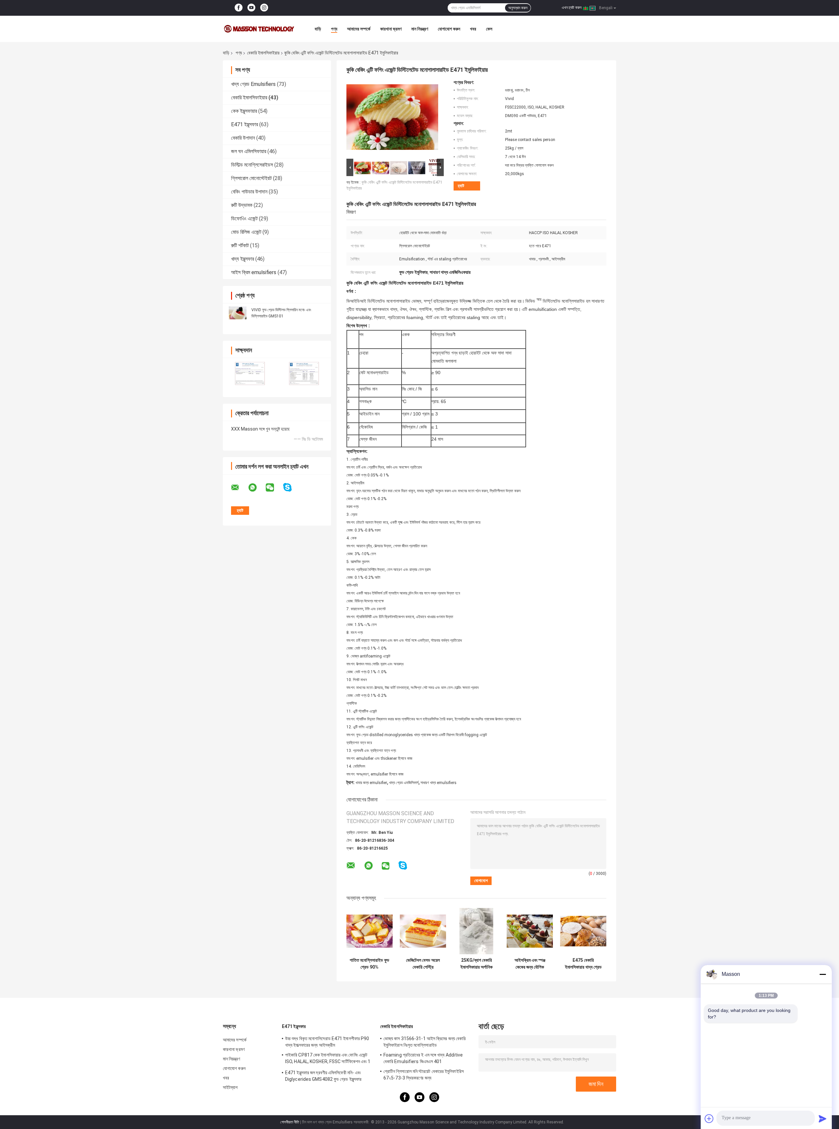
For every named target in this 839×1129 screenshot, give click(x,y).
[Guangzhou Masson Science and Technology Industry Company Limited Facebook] (238, 8)
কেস (489, 28)
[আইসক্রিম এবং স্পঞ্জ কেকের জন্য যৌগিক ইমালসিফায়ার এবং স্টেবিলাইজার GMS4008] (530, 931)
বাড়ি (318, 28)
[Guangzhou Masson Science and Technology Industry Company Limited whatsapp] (256, 487)
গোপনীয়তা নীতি (289, 1122)
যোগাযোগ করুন (449, 28)
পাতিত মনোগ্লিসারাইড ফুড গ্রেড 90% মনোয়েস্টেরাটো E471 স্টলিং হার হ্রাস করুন (369, 964)
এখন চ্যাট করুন (571, 7)
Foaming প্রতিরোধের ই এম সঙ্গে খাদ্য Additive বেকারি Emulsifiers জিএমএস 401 (423, 1058)
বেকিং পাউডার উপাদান (249, 192)
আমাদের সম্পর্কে (358, 28)
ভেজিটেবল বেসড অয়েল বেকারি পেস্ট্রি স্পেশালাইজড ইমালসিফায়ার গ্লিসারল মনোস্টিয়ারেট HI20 (423, 964)
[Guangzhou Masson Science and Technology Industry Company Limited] (259, 29)
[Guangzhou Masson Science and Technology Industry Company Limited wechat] (274, 487)
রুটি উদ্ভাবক (241, 205)
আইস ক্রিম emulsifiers (253, 272)
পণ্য (334, 28)
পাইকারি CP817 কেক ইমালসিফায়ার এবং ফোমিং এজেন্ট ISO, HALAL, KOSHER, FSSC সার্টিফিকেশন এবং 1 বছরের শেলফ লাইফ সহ (328, 1059)
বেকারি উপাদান (243, 138)
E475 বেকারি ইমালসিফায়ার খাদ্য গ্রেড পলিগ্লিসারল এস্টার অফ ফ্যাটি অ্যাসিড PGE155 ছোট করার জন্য (583, 964)
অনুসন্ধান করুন (517, 8)
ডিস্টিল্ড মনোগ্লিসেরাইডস (252, 165)
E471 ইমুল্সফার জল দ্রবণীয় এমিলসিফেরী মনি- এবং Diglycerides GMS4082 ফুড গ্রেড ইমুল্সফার (323, 1076)
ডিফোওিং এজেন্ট (244, 218)
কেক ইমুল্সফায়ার (244, 111)
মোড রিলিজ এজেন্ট (246, 232)
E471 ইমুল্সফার (244, 124)
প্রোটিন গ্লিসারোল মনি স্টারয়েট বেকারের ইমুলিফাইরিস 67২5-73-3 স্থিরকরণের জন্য (423, 1074)
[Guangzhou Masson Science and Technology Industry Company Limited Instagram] (264, 8)
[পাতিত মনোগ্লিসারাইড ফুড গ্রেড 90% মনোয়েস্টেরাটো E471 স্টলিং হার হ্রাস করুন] (369, 931)
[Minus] (823, 974)
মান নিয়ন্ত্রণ (419, 28)
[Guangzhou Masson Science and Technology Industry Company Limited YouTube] (251, 8)
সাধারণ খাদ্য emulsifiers (438, 782)
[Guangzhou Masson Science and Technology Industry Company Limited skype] (291, 487)
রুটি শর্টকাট (240, 245)
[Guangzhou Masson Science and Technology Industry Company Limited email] (239, 487)
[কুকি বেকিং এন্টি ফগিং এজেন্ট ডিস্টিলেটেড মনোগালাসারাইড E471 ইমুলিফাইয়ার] (392, 118)
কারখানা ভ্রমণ (390, 28)
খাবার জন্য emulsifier (371, 782)
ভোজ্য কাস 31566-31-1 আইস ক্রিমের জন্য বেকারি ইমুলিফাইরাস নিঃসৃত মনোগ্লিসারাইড (424, 1042)
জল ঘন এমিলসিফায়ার (248, 151)
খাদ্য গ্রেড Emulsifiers (253, 84)
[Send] (822, 1118)
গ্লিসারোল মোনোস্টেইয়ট (251, 178)
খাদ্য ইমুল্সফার (242, 259)
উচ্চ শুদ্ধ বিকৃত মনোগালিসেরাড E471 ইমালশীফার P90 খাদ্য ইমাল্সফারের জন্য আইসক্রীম (327, 1042)
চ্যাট (461, 185)
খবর (473, 28)
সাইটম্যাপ (230, 1087)
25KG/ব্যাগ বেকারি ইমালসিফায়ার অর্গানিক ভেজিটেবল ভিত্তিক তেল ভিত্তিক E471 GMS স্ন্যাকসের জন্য (476, 964)
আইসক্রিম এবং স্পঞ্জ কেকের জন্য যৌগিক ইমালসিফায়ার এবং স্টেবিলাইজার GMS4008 (530, 964)
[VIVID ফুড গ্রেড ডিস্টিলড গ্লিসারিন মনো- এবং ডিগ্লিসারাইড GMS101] (237, 313)
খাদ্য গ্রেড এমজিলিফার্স (404, 782)
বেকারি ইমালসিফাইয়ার (263, 52)
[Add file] (709, 1118)
